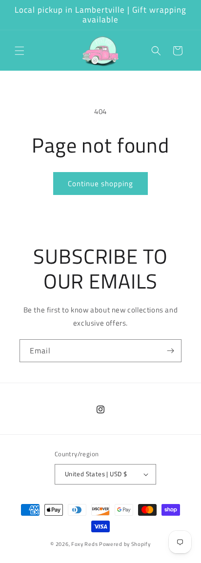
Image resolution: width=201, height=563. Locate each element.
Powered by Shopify (125, 544)
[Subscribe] (170, 350)
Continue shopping (100, 183)
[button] (19, 50)
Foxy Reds (84, 544)
